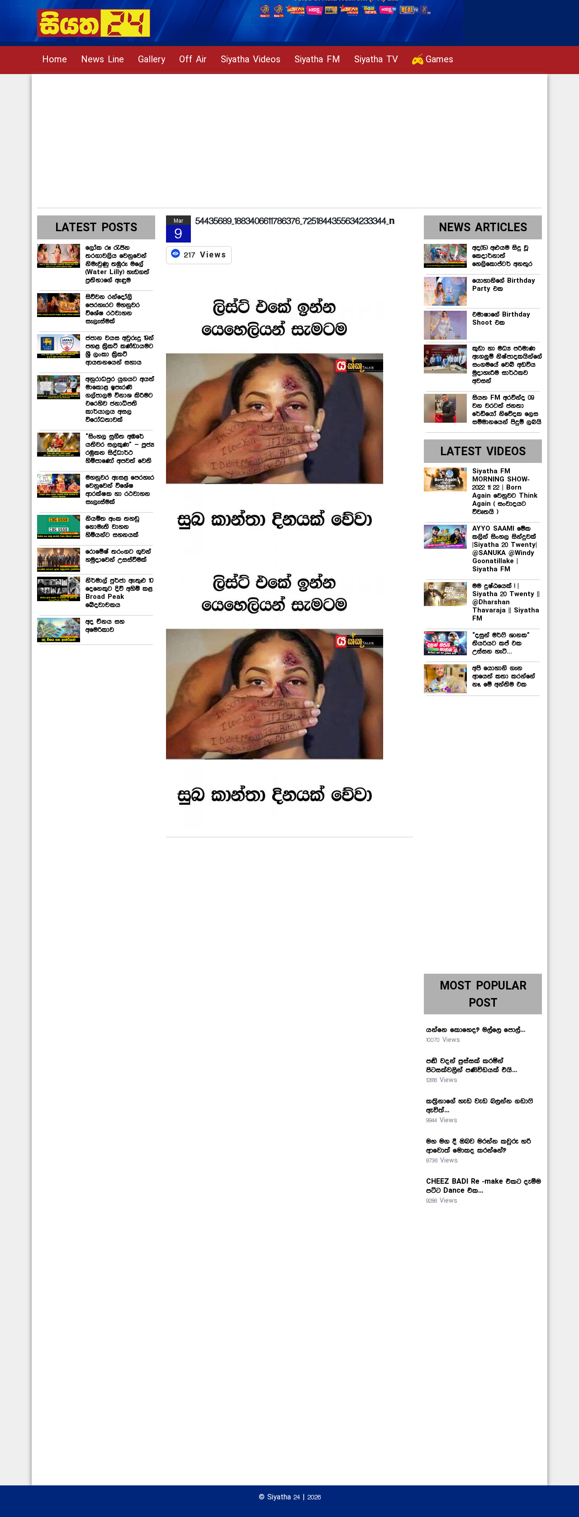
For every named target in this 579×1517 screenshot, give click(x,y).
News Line (102, 60)
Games (439, 60)
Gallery (151, 60)
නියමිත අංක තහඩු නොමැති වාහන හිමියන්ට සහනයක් (112, 527)
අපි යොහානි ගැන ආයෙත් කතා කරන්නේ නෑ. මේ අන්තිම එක (503, 676)
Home (54, 60)
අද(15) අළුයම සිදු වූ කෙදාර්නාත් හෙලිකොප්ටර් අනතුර (502, 256)
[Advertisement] (289, 137)
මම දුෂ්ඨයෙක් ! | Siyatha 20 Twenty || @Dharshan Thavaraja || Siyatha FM (506, 602)
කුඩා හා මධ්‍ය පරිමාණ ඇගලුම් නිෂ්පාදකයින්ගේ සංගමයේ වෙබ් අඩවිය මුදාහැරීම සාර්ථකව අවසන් (507, 365)
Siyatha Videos (250, 60)
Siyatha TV (376, 60)
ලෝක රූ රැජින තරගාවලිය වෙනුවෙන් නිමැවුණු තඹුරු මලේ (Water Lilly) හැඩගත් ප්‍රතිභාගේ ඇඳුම (117, 264)
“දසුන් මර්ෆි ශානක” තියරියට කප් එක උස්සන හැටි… (501, 643)
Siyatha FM (317, 60)
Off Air (193, 60)
